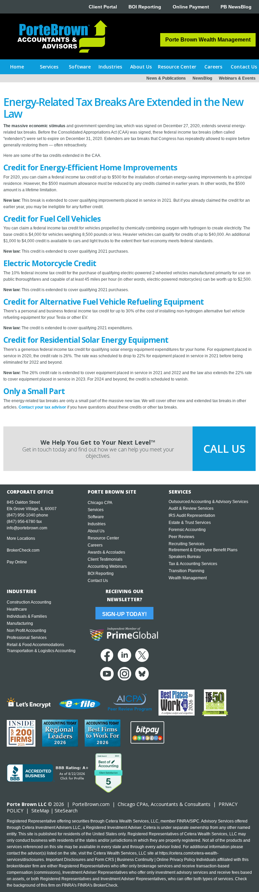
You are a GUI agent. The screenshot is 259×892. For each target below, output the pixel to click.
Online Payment (191, 6)
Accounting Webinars (107, 566)
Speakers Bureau (185, 556)
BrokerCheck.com (23, 550)
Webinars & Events (237, 78)
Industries (97, 524)
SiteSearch (66, 810)
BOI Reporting (144, 6)
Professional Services (27, 637)
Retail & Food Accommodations (35, 644)
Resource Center (103, 538)
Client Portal (103, 6)
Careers (95, 545)
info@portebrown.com (27, 528)
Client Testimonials (105, 559)
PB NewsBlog (236, 6)
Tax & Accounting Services (193, 563)
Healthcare (17, 609)
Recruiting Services (186, 543)
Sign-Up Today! (124, 614)
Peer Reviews (181, 536)
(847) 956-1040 (21, 515)
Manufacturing (20, 623)
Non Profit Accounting (26, 630)
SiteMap (40, 810)
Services (96, 509)
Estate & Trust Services (190, 522)
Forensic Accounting (187, 529)
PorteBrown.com (91, 804)
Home (17, 66)
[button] (49, 66)
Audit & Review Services (191, 508)
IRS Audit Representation (192, 515)
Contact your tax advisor (42, 407)
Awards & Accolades (106, 552)
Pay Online (17, 562)
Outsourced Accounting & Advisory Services (208, 501)
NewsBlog (202, 78)
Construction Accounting (29, 602)
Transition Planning (186, 570)
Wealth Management (188, 578)
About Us (96, 531)
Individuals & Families (27, 616)
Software (96, 516)
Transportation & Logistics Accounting (41, 650)
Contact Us (98, 580)
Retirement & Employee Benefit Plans (203, 550)
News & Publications (166, 78)
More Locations (21, 538)
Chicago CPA (100, 502)
